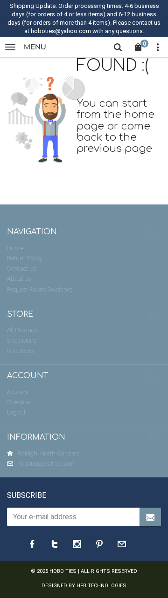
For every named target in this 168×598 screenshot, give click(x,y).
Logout (16, 412)
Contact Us (21, 268)
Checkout (19, 402)
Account (18, 391)
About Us (19, 278)
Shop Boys (20, 350)
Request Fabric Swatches (39, 289)
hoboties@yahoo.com (46, 463)
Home (15, 248)
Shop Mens (21, 340)
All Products (22, 329)
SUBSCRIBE (26, 495)
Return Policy (24, 258)
